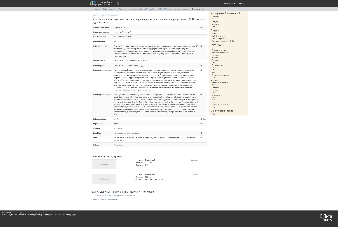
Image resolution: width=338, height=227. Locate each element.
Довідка (215, 22)
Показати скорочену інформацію (105, 14)
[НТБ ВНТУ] (326, 218)
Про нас (215, 27)
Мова (214, 67)
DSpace (73, 215)
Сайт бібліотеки (218, 36)
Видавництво (217, 65)
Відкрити (194, 160)
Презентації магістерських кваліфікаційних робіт (136, 9)
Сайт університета (219, 38)
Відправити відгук (27, 213)
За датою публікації (220, 52)
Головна (97, 9)
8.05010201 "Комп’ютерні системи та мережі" (173, 9)
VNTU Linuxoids (55, 215)
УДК (213, 70)
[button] (229, 3)
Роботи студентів (109, 9)
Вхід (213, 114)
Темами (215, 60)
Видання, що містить (220, 75)
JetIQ (214, 33)
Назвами (215, 57)
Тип (213, 62)
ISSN (213, 72)
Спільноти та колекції (220, 50)
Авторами (216, 55)
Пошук (214, 19)
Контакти (215, 24)
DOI (213, 77)
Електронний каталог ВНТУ (223, 41)
